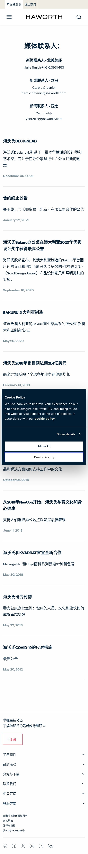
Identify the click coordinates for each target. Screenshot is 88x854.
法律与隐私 (9, 825)
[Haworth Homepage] (44, 17)
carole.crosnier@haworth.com (44, 93)
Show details (66, 434)
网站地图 (8, 820)
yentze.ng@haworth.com (44, 118)
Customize (41, 457)
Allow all (44, 446)
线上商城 (30, 4)
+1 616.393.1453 (52, 67)
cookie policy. (45, 418)
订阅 (12, 739)
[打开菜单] (9, 17)
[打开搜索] (79, 17)
